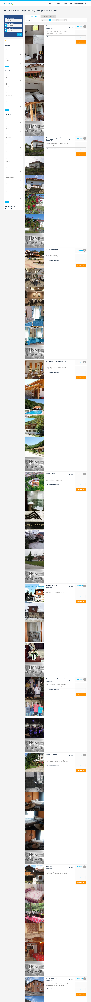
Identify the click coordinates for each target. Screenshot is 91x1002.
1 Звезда (8, 51)
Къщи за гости (9, 95)
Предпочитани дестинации (10, 207)
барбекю (8, 161)
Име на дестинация (9, 18)
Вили (7, 77)
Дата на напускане (9, 28)
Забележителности (80, 4)
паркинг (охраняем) (10, 177)
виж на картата (49, 28)
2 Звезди (8, 60)
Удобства (8, 114)
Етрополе (14, 12)
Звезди (7, 45)
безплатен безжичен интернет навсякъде (13, 194)
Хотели (59, 4)
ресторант (8, 137)
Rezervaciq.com (7, 12)
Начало (51, 4)
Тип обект (8, 71)
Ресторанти (68, 4)
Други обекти (9, 103)
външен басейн (9, 128)
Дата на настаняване (9, 23)
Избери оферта (81, 42)
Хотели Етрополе (33, 16)
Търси (19, 34)
